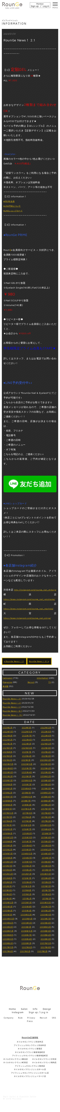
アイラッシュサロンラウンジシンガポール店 (30, 1073)
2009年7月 (46, 919)
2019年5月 (7, 788)
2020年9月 (46, 764)
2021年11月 (7, 748)
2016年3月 (27, 833)
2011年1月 (46, 898)
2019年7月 (27, 784)
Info (35, 1009)
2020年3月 (46, 772)
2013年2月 (27, 870)
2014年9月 (46, 853)
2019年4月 (26, 788)
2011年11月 (46, 886)
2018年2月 (46, 805)
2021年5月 (7, 756)
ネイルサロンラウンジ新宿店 (30, 1049)
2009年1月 (27, 927)
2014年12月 (46, 849)
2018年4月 (7, 805)
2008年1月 (27, 943)
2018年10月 (27, 797)
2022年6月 (46, 736)
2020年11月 (8, 764)
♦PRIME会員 (9, 201)
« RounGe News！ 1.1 (14, 661)
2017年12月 (26, 809)
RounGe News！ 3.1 (12, 699)
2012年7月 (27, 878)
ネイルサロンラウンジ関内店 (44, 1062)
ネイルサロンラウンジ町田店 (15, 1062)
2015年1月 (26, 849)
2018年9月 (46, 797)
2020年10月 (26, 764)
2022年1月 (26, 744)
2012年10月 (45, 874)
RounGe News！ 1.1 (12, 707)
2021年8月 (7, 752)
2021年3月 (46, 756)
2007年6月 (8, 951)
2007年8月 (46, 947)
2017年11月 (46, 809)
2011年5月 (27, 894)
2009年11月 (45, 915)
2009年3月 (8, 927)
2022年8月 (8, 736)
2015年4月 (27, 845)
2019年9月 (46, 780)
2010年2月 (46, 910)
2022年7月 (27, 736)
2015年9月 (46, 837)
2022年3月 (46, 740)
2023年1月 (26, 727)
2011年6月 (7, 894)
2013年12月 (8, 862)
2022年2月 (7, 744)
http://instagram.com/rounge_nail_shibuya (35, 590)
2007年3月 (42, 951)
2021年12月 (46, 744)
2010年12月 (8, 902)
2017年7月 (7, 817)
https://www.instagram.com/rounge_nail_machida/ (28, 609)
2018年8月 (7, 801)
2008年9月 (45, 931)
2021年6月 (46, 752)
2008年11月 (8, 931)
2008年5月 (8, 939)
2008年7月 (27, 935)
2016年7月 (27, 829)
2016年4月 (7, 833)
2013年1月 (46, 870)
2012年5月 (7, 882)
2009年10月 (8, 919)
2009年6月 (8, 923)
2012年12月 (8, 874)
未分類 (5, 686)
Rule (20, 1018)
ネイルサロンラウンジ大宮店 (44, 1059)
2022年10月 (27, 732)
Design (47, 1009)
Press (30, 1021)
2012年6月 (46, 878)
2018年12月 (45, 793)
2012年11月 (27, 874)
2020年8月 (8, 768)
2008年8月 (8, 935)
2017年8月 (46, 813)
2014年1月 (46, 858)
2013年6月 (27, 866)
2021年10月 (27, 748)
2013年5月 (46, 866)
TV (49, 682)
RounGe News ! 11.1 (12, 715)
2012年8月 (7, 878)
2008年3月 (46, 939)
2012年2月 (46, 882)
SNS (54, 1018)
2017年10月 (8, 813)
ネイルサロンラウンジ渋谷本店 (30, 1042)
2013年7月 (7, 866)
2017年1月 (7, 825)
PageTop (56, 1108)
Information (42, 678)
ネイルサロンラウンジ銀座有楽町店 (30, 1052)
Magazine (7, 682)
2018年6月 (46, 801)
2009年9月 (27, 919)
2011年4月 (46, 894)
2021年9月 (46, 748)
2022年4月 (27, 740)
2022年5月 (8, 740)
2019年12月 (45, 776)
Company (9, 1018)
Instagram (18, 1012)
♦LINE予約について (12, 206)
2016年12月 (26, 825)
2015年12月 (8, 837)
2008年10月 (26, 931)
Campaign (7, 678)
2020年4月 (27, 772)
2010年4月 (8, 910)
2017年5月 (46, 817)
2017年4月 (7, 821)
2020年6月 (46, 768)
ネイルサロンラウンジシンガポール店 (30, 1069)
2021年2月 (7, 760)
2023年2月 (7, 727)
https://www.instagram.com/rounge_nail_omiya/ (27, 618)
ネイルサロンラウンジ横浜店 (15, 1059)
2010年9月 (8, 906)
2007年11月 (8, 947)
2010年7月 (46, 906)
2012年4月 (27, 882)
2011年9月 (7, 890)
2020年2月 (8, 776)
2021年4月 (27, 756)
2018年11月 (8, 797)
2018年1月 (7, 809)
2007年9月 (27, 947)
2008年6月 (45, 935)
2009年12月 (26, 915)
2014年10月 (27, 853)
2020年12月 (45, 760)
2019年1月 (26, 793)
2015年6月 (46, 841)
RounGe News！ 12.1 (12, 711)
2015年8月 (7, 841)
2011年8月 (27, 890)
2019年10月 (27, 780)
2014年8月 (7, 858)
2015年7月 (27, 841)
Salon (24, 1009)
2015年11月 (27, 837)
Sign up (35, 6)
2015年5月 (7, 845)
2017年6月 (27, 817)
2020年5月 (8, 772)
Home (12, 1009)
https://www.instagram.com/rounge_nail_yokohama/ (29, 599)
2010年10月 (45, 902)
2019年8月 (7, 784)
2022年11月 (8, 732)
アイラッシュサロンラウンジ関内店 (30, 1066)
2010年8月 (27, 906)
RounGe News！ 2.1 (12, 703)
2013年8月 (46, 862)
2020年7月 (27, 768)
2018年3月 (27, 805)
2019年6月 (46, 784)
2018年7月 (26, 801)
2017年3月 (27, 821)
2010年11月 (27, 902)
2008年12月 (45, 927)
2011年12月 (26, 886)
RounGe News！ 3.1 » (39, 661)
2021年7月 (27, 752)
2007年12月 (45, 943)
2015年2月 (7, 849)
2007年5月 (25, 951)
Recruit (31, 682)
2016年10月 (45, 825)
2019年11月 (8, 780)
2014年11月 (8, 853)
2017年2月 (46, 821)
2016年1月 (46, 833)
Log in (46, 6)
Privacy (31, 1018)
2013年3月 (7, 870)
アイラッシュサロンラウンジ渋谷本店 (30, 1045)
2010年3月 (27, 910)
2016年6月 (46, 829)
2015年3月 (46, 845)
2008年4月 (27, 939)
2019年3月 (46, 788)
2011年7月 (46, 890)
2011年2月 (27, 898)
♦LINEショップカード (13, 211)
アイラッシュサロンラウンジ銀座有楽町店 (30, 1055)
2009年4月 (45, 923)
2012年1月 (7, 886)
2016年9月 (7, 829)
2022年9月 (46, 732)
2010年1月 (7, 915)
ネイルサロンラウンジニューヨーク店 (30, 1076)
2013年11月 (27, 862)
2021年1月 (26, 760)
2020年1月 (27, 776)
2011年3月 (7, 898)
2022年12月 (45, 727)
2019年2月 (7, 793)
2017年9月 (27, 813)
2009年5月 (27, 923)
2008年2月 (8, 943)
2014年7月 (27, 858)
